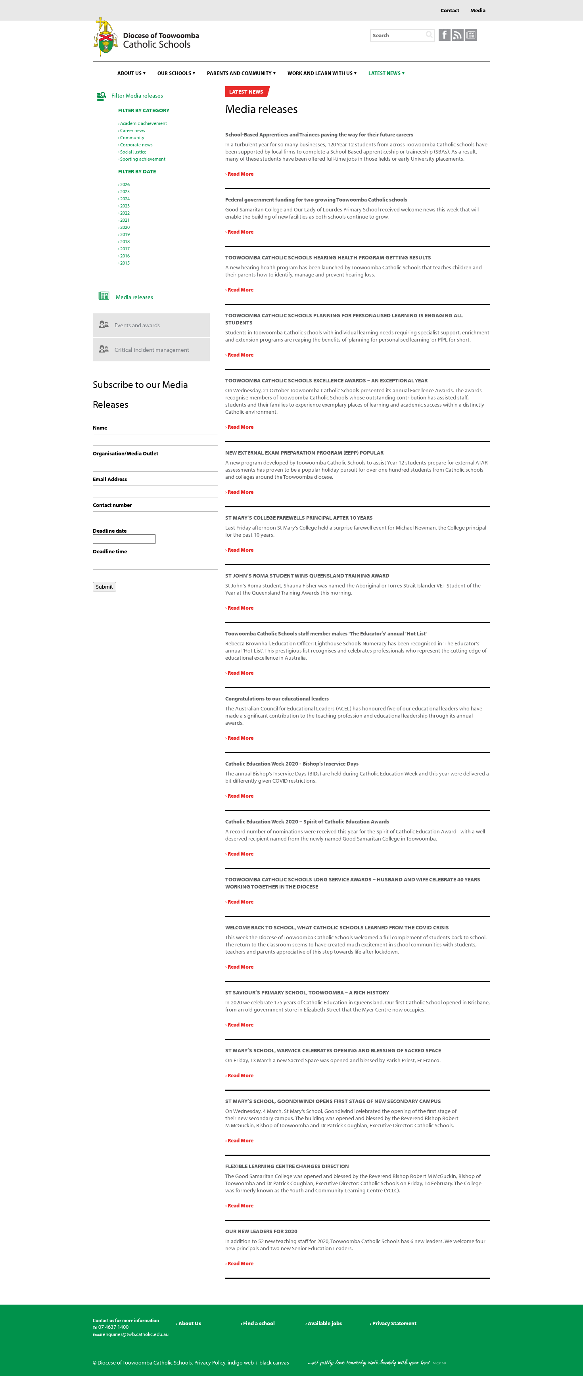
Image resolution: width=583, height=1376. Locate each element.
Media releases (134, 297)
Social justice (133, 152)
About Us (189, 1323)
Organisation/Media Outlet (125, 453)
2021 (125, 220)
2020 (125, 227)
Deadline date (110, 530)
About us (129, 73)
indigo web (241, 1362)
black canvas (274, 1362)
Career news (132, 130)
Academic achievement (143, 123)
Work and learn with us (320, 73)
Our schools (174, 73)
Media (477, 10)
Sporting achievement (142, 159)
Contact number (112, 505)
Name (100, 427)
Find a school (259, 1323)
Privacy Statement (394, 1323)
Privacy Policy (209, 1362)
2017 (125, 248)
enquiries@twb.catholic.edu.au (135, 1334)
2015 (125, 263)
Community (132, 137)
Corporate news (136, 145)
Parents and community (239, 73)
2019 (125, 234)
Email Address (110, 479)
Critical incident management (152, 349)
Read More (240, 173)
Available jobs (325, 1323)
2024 (125, 199)
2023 (125, 206)
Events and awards (137, 325)
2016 (125, 256)
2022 (125, 213)
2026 (125, 184)
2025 (125, 191)
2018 (125, 241)
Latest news (384, 73)
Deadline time (110, 551)
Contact (450, 10)
